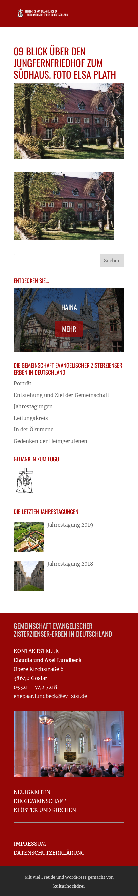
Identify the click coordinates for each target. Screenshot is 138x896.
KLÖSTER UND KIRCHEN (45, 810)
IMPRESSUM (30, 844)
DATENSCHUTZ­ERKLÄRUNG (49, 853)
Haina (69, 307)
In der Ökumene (33, 429)
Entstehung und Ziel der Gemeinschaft (61, 395)
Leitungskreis (31, 418)
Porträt (22, 383)
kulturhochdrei (69, 886)
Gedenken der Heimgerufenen (50, 441)
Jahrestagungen (33, 406)
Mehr (69, 329)
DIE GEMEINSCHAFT (40, 801)
